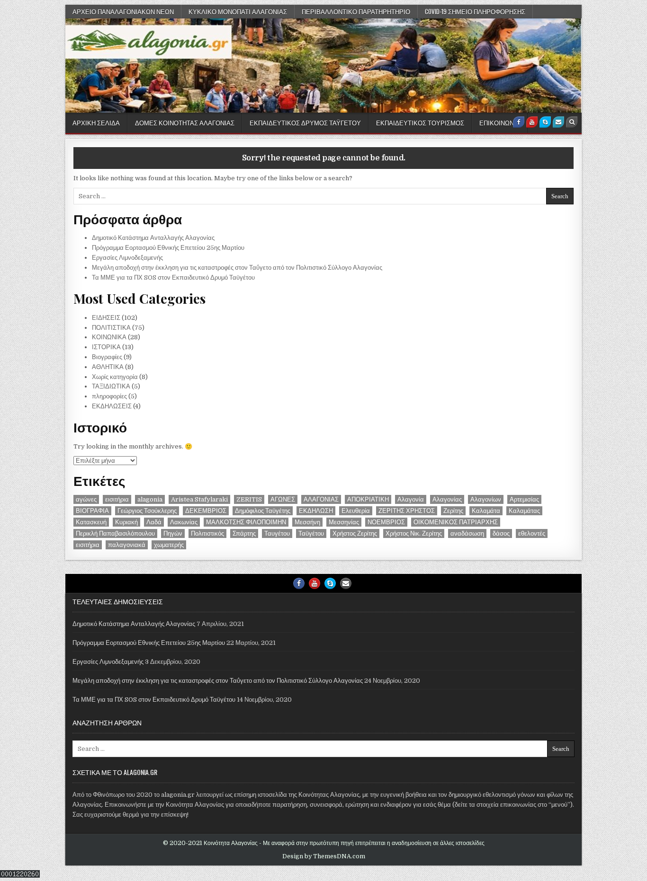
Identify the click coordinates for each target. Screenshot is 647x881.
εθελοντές (531, 533)
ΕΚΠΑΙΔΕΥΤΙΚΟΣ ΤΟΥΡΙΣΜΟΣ (420, 122)
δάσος (501, 533)
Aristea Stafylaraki (199, 499)
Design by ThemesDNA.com (323, 856)
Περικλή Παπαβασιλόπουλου (115, 533)
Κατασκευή (91, 522)
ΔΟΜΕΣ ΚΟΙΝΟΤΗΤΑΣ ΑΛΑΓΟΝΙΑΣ (184, 122)
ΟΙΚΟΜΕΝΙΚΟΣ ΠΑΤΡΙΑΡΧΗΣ (455, 522)
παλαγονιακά (126, 544)
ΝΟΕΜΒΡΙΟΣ (386, 522)
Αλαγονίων (485, 499)
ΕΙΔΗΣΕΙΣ (106, 317)
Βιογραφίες (107, 357)
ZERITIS (249, 499)
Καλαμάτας (524, 510)
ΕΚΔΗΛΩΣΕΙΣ (112, 406)
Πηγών (172, 533)
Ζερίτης (453, 510)
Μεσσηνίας (344, 522)
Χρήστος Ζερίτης (354, 533)
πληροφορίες (109, 396)
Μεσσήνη (307, 522)
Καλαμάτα (486, 510)
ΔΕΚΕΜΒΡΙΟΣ (205, 510)
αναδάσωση (467, 533)
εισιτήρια (117, 499)
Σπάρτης (244, 533)
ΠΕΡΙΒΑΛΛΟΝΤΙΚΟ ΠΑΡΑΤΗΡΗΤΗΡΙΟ (356, 11)
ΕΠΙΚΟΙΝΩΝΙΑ (499, 122)
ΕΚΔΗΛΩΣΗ (316, 510)
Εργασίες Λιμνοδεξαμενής (127, 257)
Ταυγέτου (277, 533)
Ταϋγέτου (311, 533)
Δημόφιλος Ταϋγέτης (262, 510)
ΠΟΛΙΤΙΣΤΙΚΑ (111, 327)
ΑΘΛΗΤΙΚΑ (108, 366)
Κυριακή (126, 522)
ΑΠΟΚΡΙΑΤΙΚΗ (368, 499)
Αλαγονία (410, 499)
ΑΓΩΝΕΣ (282, 499)
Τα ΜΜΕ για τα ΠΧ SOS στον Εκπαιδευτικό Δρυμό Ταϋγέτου (173, 277)
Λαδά (154, 522)
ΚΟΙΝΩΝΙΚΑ (109, 337)
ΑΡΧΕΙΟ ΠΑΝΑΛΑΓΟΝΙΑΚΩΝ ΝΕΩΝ (123, 11)
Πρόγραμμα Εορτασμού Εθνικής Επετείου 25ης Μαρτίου (168, 247)
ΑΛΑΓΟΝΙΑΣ (321, 499)
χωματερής (169, 544)
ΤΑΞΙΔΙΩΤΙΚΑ (111, 386)
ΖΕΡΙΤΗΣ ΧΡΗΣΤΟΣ (406, 510)
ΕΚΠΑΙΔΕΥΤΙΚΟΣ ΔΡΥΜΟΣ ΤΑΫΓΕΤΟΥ (305, 122)
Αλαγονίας (447, 499)
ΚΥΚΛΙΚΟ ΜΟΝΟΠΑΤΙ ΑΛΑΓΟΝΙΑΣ (238, 11)
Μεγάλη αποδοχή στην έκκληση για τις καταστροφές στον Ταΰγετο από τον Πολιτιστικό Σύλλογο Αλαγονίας (237, 267)
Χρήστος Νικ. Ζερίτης (414, 533)
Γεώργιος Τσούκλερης (147, 510)
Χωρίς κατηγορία (115, 376)
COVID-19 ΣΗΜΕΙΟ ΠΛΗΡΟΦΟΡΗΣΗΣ (475, 11)
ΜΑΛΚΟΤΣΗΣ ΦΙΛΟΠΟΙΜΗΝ (246, 522)
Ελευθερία (355, 510)
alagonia (149, 499)
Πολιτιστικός (207, 533)
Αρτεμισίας (524, 499)
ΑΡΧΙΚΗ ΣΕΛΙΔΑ (96, 122)
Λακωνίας (184, 522)
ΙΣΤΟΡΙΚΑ (106, 347)
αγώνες (86, 499)
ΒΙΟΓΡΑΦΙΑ (92, 510)
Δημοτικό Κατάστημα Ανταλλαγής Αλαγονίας (153, 237)
